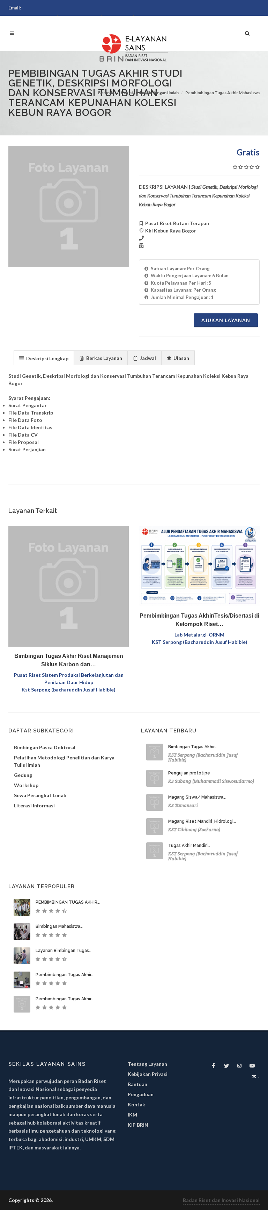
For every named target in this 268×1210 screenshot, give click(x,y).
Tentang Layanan (147, 1064)
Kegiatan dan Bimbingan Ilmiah (150, 92)
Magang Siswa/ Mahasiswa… (197, 797)
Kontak (136, 1104)
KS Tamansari (183, 805)
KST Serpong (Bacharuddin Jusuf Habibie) (199, 642)
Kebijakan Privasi (148, 1074)
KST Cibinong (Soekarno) (194, 830)
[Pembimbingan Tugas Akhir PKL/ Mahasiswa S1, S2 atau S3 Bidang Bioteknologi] (22, 1004)
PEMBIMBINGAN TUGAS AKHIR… (68, 902)
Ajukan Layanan (225, 320)
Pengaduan (141, 1094)
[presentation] (44, 358)
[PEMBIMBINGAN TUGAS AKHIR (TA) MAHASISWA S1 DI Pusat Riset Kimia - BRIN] (22, 907)
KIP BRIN (138, 1125)
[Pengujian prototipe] (154, 778)
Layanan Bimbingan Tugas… (63, 950)
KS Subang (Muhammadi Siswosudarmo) (211, 781)
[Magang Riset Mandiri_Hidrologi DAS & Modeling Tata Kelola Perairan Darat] (154, 826)
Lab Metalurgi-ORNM (199, 635)
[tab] (44, 357)
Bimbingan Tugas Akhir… (192, 746)
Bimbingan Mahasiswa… (59, 926)
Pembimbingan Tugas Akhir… (65, 974)
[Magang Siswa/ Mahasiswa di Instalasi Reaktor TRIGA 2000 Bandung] (154, 802)
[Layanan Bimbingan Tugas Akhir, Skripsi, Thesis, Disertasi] (22, 955)
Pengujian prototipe (189, 773)
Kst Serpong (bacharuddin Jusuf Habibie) (69, 690)
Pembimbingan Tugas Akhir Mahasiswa (222, 92)
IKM (132, 1115)
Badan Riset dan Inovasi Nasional (221, 1200)
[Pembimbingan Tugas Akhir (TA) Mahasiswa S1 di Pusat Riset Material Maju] (22, 980)
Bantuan (137, 1084)
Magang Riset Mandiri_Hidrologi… (202, 821)
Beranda (106, 92)
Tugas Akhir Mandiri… (189, 845)
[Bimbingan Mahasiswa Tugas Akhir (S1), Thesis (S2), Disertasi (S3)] (22, 931)
